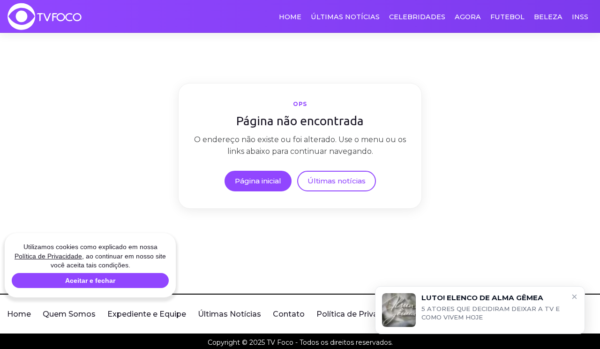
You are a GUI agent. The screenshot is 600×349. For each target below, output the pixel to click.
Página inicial (258, 180)
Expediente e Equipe (146, 314)
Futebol (507, 17)
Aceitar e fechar (90, 280)
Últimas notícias (337, 180)
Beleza (548, 17)
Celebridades (417, 17)
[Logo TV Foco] (44, 16)
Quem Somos (69, 314)
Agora (468, 17)
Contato (289, 314)
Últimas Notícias (345, 17)
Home (290, 17)
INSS (580, 17)
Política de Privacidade (360, 314)
